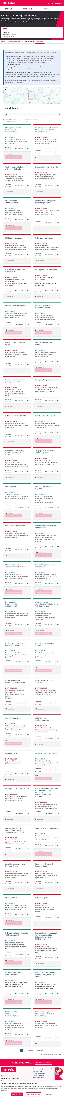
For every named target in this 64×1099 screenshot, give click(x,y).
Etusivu (8, 8)
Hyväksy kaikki (17, 1094)
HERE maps (57, 103)
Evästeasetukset (38, 1077)
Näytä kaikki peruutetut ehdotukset (51, 1054)
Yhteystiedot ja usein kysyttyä (43, 1069)
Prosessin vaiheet (8, 36)
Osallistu (27, 8)
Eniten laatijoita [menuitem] (9, 121)
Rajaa (6, 115)
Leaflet (51, 103)
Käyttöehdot (37, 1071)
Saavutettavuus (38, 1075)
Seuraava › (30, 1051)
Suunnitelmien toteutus (15, 41)
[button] (5, 89)
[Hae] (48, 4)
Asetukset (48, 1094)
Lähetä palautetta (45, 1063)
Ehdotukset (40, 41)
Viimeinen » (39, 1051)
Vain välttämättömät (33, 1094)
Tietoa (45, 8)
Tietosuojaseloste (39, 1073)
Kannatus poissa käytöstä (14, 157)
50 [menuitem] (24, 121)
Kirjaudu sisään (57, 3)
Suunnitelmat (29, 41)
